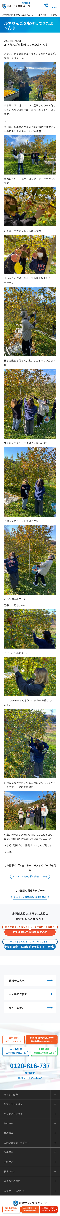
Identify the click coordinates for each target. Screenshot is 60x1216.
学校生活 (8, 1162)
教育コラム (10, 1171)
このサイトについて (14, 1191)
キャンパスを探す (13, 1114)
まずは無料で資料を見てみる (30, 931)
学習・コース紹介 (13, 1104)
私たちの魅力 (17, 1008)
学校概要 (8, 1133)
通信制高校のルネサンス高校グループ (18, 14)
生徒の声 (8, 1123)
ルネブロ (42, 14)
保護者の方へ (17, 980)
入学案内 (8, 1152)
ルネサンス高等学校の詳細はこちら (30, 876)
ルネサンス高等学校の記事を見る (30, 897)
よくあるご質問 (18, 994)
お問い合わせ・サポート (16, 1143)
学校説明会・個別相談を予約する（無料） (30, 945)
